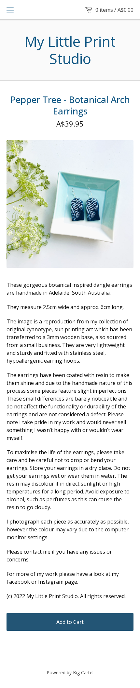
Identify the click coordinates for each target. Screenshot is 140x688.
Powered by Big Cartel (70, 672)
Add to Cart (70, 622)
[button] (10, 10)
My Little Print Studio (70, 50)
